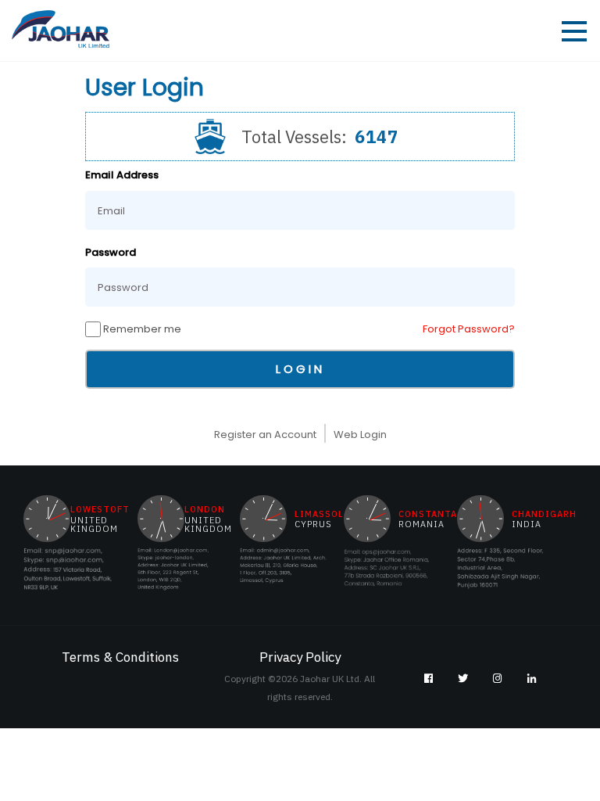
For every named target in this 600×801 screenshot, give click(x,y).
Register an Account (265, 434)
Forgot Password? (469, 328)
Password (110, 252)
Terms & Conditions (120, 657)
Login (300, 369)
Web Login (360, 434)
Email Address (122, 174)
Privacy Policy (300, 657)
